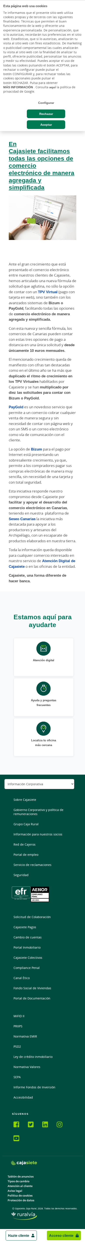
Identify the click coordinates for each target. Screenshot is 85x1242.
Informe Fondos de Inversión (34, 1087)
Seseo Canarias (22, 518)
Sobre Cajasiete (25, 800)
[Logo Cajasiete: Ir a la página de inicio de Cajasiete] (24, 1162)
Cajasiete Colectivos (28, 958)
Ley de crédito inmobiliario (33, 1057)
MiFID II (19, 1016)
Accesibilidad (23, 1097)
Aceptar (46, 125)
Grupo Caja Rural (26, 824)
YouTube (19, 1139)
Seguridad (21, 875)
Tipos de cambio (18, 1181)
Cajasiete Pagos (25, 927)
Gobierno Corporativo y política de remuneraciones (38, 812)
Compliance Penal (27, 968)
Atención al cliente (20, 1186)
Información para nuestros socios (38, 834)
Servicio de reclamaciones (32, 865)
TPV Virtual (48, 291)
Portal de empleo (26, 855)
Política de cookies (20, 1195)
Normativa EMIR (25, 1036)
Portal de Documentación (32, 998)
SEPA (17, 1077)
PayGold (16, 406)
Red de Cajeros (25, 844)
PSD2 (17, 1046)
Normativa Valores (27, 1067)
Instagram (62, 1125)
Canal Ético (22, 978)
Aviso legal (15, 1191)
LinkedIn (48, 1125)
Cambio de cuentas (28, 937)
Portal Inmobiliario (27, 947)
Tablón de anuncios (21, 1176)
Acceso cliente (61, 1235)
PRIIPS (18, 1026)
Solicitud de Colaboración (32, 917)
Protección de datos (21, 1200)
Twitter (33, 1125)
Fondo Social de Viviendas (32, 988)
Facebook (19, 1125)
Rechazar (46, 114)
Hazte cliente (18, 1235)
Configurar (46, 103)
